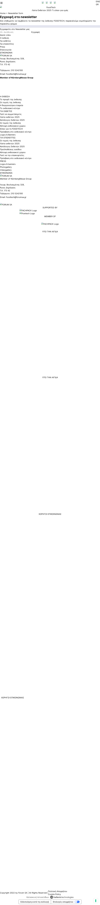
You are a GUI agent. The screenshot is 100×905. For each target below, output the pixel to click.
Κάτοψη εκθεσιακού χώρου (12, 126)
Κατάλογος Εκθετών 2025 (12, 120)
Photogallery (6, 167)
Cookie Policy (54, 894)
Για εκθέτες (5, 41)
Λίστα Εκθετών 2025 (41, 10)
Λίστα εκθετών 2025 (10, 117)
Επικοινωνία (5, 49)
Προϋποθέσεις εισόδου (10, 149)
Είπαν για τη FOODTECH (11, 129)
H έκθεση (4, 38)
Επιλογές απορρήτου (63, 902)
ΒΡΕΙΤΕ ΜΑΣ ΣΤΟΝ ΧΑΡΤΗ (12, 83)
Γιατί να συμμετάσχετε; (11, 114)
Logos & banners (7, 164)
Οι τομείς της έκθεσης (10, 102)
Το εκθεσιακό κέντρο (10, 108)
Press (2, 47)
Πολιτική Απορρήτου (57, 891)
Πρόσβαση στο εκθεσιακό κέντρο (15, 132)
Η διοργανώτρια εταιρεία (11, 105)
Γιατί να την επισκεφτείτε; (12, 155)
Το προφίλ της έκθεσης (11, 99)
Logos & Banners (7, 134)
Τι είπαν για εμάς (60, 10)
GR (97, 4)
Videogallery (6, 170)
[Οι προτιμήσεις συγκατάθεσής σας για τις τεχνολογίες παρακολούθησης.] (95, 900)
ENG (98, 1)
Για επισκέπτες (7, 44)
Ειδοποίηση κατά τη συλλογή (34, 902)
